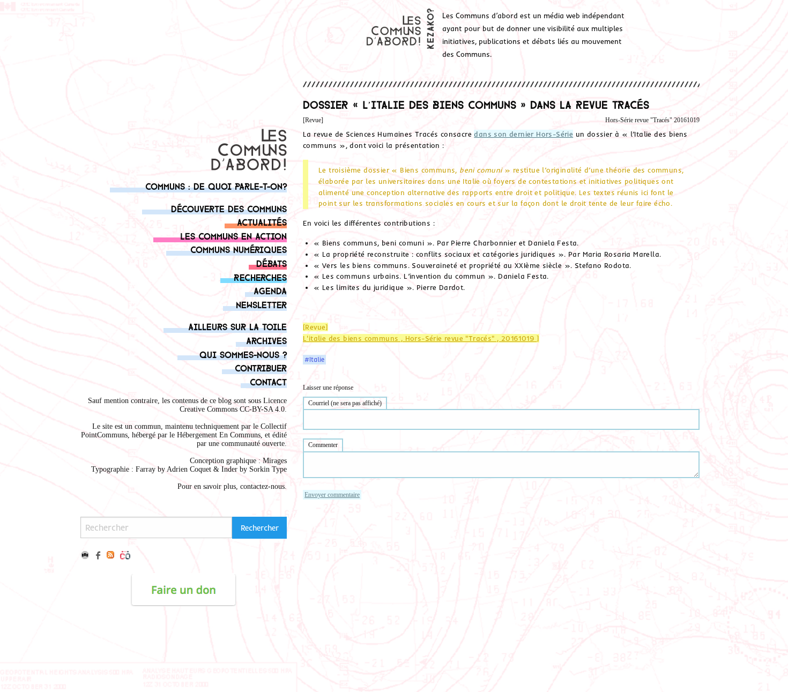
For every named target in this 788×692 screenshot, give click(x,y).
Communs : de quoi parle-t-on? (216, 185)
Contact (268, 381)
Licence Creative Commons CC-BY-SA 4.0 (233, 405)
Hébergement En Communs (219, 435)
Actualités (262, 221)
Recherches (260, 276)
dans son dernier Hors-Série (523, 134)
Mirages (275, 461)
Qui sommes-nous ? (243, 354)
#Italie (314, 359)
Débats (271, 262)
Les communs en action (233, 235)
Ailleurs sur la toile (237, 326)
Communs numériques (238, 249)
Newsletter (261, 304)
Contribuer (261, 367)
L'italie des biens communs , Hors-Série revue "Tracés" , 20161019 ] (421, 338)
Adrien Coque (188, 469)
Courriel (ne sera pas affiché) (345, 403)
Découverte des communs (229, 208)
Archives (266, 340)
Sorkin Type (268, 469)
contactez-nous (262, 486)
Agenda (270, 290)
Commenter (323, 445)
